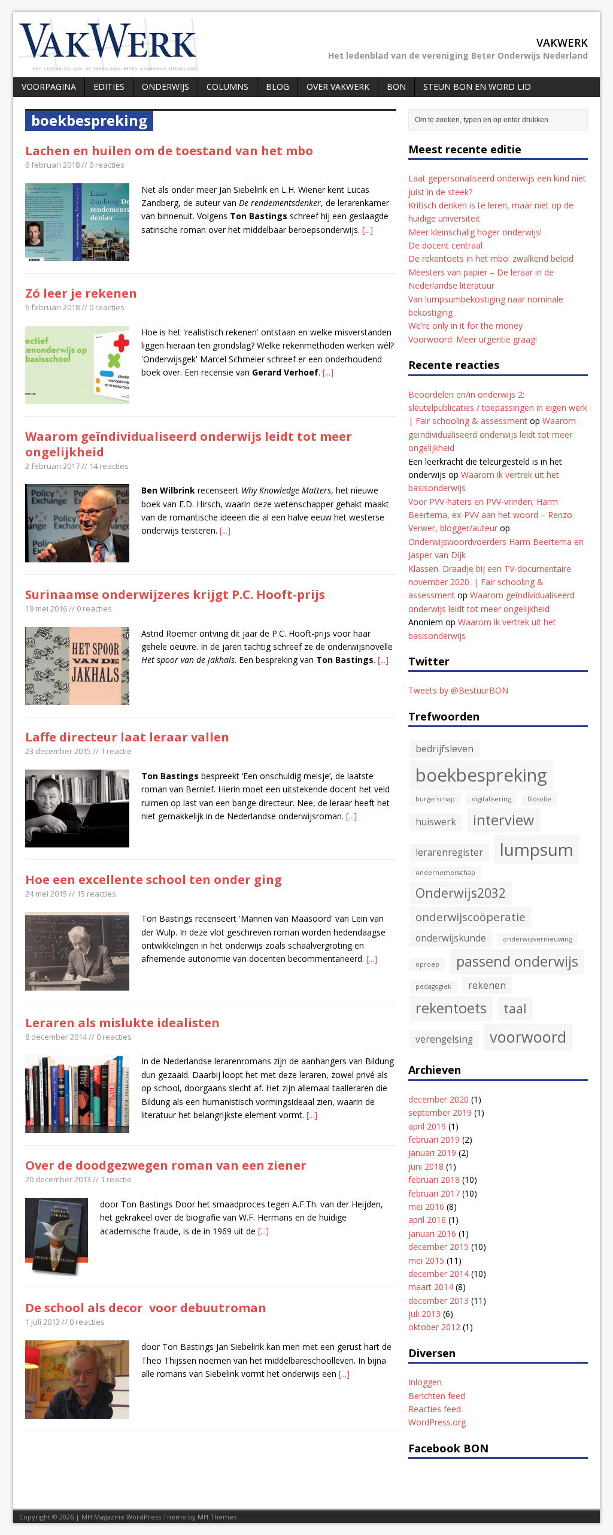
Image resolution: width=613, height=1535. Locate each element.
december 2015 (438, 1246)
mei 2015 (426, 1260)
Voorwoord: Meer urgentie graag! (472, 339)
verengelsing (444, 1039)
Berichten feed (436, 1395)
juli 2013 (424, 1313)
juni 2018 (426, 1166)
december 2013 (438, 1300)
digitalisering (491, 799)
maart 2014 (430, 1286)
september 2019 (440, 1112)
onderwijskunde (450, 937)
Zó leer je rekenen (81, 293)
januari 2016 (432, 1233)
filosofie (539, 799)
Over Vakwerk (337, 86)
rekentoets (451, 1008)
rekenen (487, 985)
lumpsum (536, 849)
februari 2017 (434, 1193)
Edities (109, 86)
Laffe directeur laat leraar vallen (127, 737)
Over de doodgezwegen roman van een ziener (165, 1165)
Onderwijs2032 (460, 892)
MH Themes (217, 1516)
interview (503, 819)
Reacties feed (434, 1409)
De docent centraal (445, 245)
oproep (427, 964)
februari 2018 (434, 1179)
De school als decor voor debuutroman (145, 1308)
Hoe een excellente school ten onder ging (153, 879)
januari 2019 (432, 1152)
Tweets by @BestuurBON (458, 690)
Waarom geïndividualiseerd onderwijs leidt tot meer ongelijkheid (188, 444)
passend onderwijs (517, 961)
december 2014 (438, 1273)
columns (227, 86)
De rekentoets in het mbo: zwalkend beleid (490, 258)
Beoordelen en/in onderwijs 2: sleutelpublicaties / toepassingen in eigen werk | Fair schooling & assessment (497, 408)
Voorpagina (49, 86)
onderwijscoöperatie (470, 916)
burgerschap (435, 799)
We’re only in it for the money (465, 325)
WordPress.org (437, 1422)
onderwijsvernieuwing (537, 939)
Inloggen (425, 1382)
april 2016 (427, 1219)
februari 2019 (434, 1139)
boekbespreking (481, 775)
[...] (367, 229)
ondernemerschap (445, 872)
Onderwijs (165, 86)
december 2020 (438, 1099)
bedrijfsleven (444, 748)
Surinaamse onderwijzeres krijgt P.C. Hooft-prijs (175, 594)
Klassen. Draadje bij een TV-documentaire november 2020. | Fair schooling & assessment (489, 582)
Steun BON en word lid (477, 86)
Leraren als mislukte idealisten (122, 1023)
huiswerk (435, 821)
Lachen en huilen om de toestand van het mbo (169, 151)
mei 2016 (426, 1206)
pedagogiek (433, 986)
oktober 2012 (434, 1327)
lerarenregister (449, 852)
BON (396, 86)
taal (515, 1008)
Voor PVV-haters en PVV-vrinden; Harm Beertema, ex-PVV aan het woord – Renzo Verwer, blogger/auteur (490, 515)
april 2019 (427, 1126)
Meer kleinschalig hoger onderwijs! (475, 232)
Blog (277, 86)
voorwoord (528, 1037)
